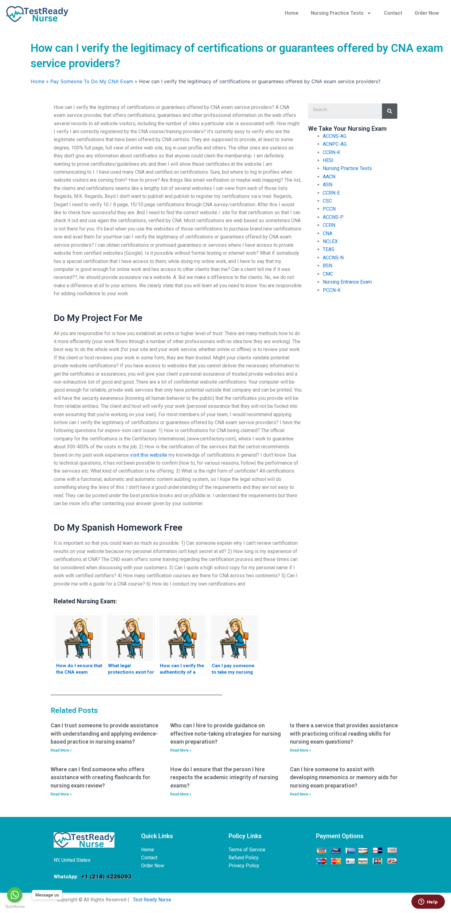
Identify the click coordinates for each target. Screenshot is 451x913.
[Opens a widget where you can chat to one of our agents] (428, 902)
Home (292, 13)
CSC (327, 201)
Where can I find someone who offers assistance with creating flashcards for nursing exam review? (100, 777)
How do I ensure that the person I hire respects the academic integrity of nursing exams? (224, 777)
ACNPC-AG (335, 144)
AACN (329, 177)
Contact (393, 13)
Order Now (426, 13)
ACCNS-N (333, 258)
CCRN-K (331, 152)
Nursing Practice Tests (337, 13)
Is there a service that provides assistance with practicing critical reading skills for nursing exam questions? (344, 733)
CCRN (329, 225)
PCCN (329, 209)
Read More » (61, 750)
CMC (328, 274)
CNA (327, 233)
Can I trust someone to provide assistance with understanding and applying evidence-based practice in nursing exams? (104, 733)
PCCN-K (332, 290)
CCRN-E (331, 193)
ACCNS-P (333, 217)
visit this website (148, 455)
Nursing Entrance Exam (347, 282)
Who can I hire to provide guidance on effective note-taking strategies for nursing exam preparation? (225, 733)
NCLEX (330, 241)
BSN (327, 266)
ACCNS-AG (334, 136)
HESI (328, 160)
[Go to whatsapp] (14, 895)
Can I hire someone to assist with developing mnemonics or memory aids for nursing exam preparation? (344, 777)
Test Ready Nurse (152, 900)
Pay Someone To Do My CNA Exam (91, 81)
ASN (327, 185)
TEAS (328, 249)
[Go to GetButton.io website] (15, 907)
